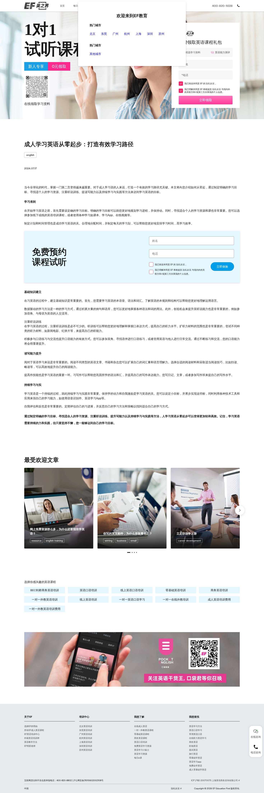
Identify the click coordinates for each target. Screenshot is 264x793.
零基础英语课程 (141, 734)
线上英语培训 (88, 599)
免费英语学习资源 (142, 745)
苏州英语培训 (85, 749)
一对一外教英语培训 (45, 599)
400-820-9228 (222, 6)
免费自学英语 (195, 765)
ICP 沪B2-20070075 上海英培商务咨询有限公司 (214, 780)
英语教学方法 (30, 741)
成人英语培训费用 (219, 599)
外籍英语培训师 (31, 738)
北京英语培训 (85, 726)
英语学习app (195, 761)
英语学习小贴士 (141, 749)
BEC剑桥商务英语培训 (44, 590)
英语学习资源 (140, 753)
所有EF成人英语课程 (34, 730)
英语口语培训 (88, 590)
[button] (128, 552)
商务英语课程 (140, 738)
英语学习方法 (195, 726)
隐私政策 (210, 83)
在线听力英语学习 (197, 738)
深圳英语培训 (85, 745)
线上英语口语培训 (132, 590)
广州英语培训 (85, 734)
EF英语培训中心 (32, 734)
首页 (62, 5)
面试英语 (193, 749)
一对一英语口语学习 (132, 599)
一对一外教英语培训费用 (45, 609)
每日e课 (77, 5)
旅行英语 (193, 753)
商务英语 (193, 741)
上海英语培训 (85, 741)
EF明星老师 (29, 745)
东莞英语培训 (85, 730)
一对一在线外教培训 (176, 599)
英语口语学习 (195, 730)
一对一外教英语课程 (144, 730)
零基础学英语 (195, 757)
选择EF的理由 (31, 726)
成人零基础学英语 (197, 769)
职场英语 (193, 745)
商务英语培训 (219, 590)
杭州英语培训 (85, 738)
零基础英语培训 (176, 590)
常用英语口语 (195, 734)
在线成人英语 (140, 726)
